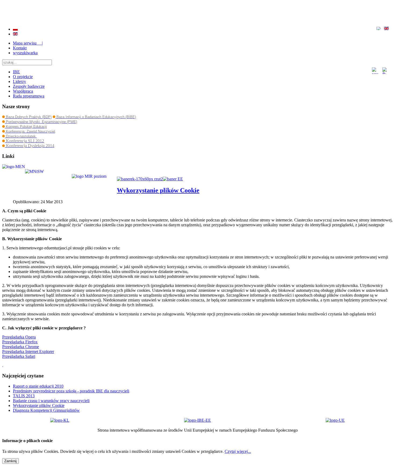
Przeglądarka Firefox (20, 342)
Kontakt (20, 48)
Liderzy (19, 81)
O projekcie (23, 76)
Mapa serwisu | (28, 43)
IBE (16, 72)
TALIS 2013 (24, 396)
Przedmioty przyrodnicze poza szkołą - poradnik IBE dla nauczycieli (71, 391)
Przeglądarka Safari (18, 356)
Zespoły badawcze (29, 86)
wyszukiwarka (25, 52)
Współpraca (23, 91)
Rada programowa (28, 96)
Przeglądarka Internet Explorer (28, 351)
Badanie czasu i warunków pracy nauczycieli (51, 400)
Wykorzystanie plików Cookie (158, 190)
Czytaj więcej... (238, 451)
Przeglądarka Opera (19, 337)
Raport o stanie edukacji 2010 (38, 386)
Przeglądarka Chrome (20, 346)
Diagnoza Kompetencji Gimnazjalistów (46, 410)
